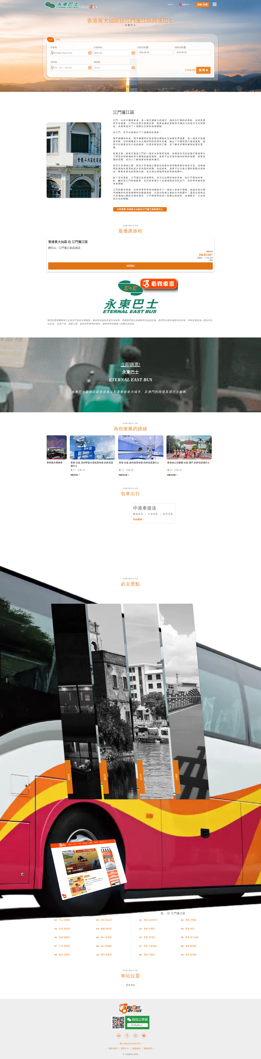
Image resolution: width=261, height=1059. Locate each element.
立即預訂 (130, 266)
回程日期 (179, 47)
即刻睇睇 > (138, 519)
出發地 (53, 47)
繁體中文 (185, 4)
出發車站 (98, 47)
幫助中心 (125, 1048)
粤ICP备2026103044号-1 (130, 1044)
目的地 (53, 62)
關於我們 (113, 1048)
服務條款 (136, 1048)
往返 (51, 39)
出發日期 (141, 47)
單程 (58, 39)
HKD (170, 4)
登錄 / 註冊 (202, 4)
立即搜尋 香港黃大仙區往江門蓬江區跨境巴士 (140, 209)
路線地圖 (191, 70)
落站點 (97, 62)
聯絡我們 (148, 1048)
